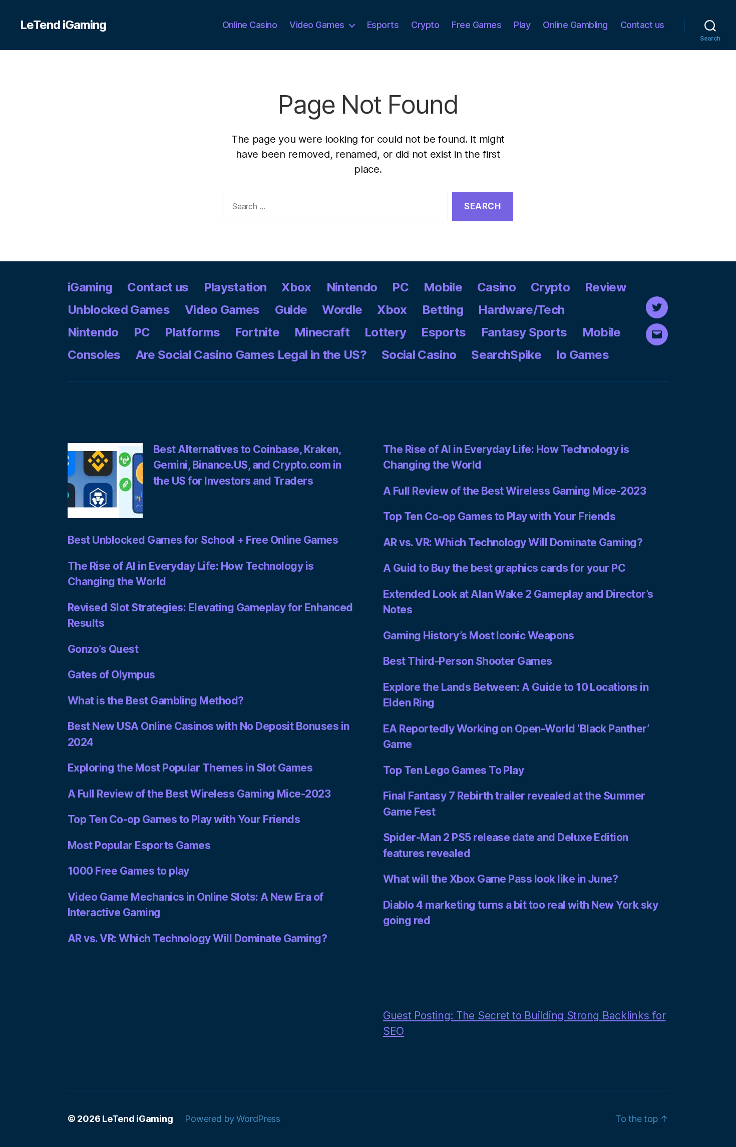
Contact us (642, 25)
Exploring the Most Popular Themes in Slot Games (190, 767)
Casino (496, 287)
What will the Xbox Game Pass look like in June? (500, 879)
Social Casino (419, 354)
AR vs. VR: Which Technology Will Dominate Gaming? (197, 938)
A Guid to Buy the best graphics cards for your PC (504, 568)
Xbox (296, 287)
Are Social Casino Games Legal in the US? (251, 354)
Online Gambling (575, 25)
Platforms (192, 332)
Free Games (476, 25)
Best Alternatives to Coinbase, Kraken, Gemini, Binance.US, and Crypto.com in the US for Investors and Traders (247, 465)
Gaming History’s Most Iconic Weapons (478, 635)
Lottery (385, 332)
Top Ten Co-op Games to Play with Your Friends (184, 819)
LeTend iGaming (63, 25)
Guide (291, 309)
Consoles (94, 354)
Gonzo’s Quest (103, 649)
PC (400, 287)
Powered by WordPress (232, 1118)
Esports (383, 25)
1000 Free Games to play (128, 871)
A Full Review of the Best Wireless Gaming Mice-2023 (199, 794)
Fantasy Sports (524, 332)
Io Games (582, 354)
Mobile (443, 287)
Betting (442, 309)
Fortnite (257, 332)
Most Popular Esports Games (139, 845)
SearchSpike (506, 354)
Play (522, 25)
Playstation (235, 287)
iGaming (90, 287)
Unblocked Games (119, 309)
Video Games (316, 25)
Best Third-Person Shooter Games (467, 661)
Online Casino (249, 25)
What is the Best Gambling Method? (156, 700)
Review (605, 287)
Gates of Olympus (111, 674)
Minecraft (321, 332)
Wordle (342, 309)
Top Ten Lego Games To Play (453, 770)
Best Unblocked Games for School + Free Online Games (203, 540)
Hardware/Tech (521, 309)
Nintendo (352, 287)
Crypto (425, 25)
